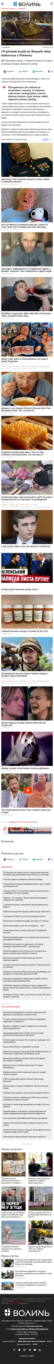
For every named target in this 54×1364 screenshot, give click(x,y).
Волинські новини (8, 9)
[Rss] (40, 1350)
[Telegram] (29, 1350)
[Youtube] (35, 1350)
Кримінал (22, 9)
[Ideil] (27, 1356)
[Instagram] (24, 1350)
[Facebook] (14, 1350)
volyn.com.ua (19, 1301)
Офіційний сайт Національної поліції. (23, 822)
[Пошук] (51, 3)
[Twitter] (19, 1350)
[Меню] (2, 4)
